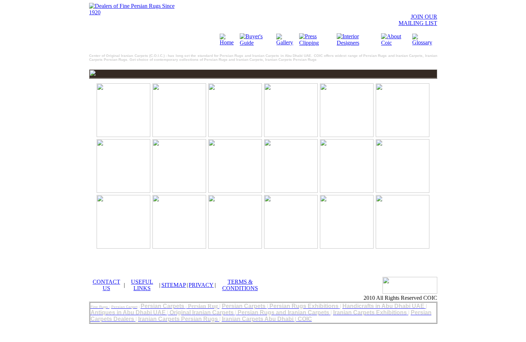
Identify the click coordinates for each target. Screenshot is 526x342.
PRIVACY (201, 285)
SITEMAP (173, 285)
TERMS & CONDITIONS (240, 285)
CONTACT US (106, 285)
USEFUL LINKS (142, 285)
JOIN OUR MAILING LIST (418, 20)
